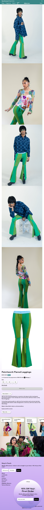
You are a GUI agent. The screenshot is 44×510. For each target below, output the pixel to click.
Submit (36, 499)
